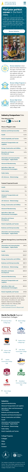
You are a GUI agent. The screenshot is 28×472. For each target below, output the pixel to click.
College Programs (7, 436)
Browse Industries (14, 31)
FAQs (3, 441)
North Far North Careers (8, 3)
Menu (25, 4)
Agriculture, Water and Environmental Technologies (9, 168)
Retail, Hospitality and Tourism (10, 138)
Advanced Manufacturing (8, 163)
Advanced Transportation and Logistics (12, 406)
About (3, 444)
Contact (4, 446)
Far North (15, 121)
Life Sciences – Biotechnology (9, 177)
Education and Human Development (7, 153)
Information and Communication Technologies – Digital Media (10, 158)
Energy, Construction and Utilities (10, 148)
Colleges (4, 438)
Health (3, 134)
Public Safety (5, 173)
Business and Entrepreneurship (10, 131)
